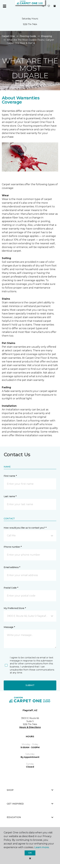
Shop (10, 790)
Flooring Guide (28, 36)
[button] (43, 6)
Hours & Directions (30, 727)
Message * (9, 627)
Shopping (46, 36)
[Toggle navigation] (4, 6)
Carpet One (8, 36)
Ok (30, 852)
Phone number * (13, 547)
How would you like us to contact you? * (25, 528)
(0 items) (55, 6)
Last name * (10, 496)
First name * (10, 476)
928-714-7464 (30, 24)
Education (14, 817)
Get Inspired (15, 803)
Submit (30, 685)
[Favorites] (49, 6)
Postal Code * (11, 588)
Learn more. (41, 847)
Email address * (12, 567)
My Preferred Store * (15, 608)
